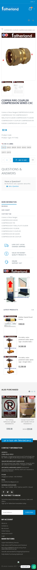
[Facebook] (3, 492)
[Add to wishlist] (33, 160)
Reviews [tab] (5, 206)
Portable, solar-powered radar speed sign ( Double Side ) (26, 339)
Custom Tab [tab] (6, 214)
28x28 (14, 147)
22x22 (9, 147)
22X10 (9, 152)
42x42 (24, 147)
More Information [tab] (9, 202)
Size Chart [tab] (6, 210)
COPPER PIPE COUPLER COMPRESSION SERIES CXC (17, 102)
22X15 (4, 152)
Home (2, 28)
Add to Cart (23, 160)
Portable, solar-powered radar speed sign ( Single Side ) (26, 360)
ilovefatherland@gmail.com (10, 482)
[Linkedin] (12, 492)
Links (31, 1)
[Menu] (29, 20)
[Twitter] (8, 492)
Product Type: (7, 138)
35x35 (19, 147)
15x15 (4, 147)
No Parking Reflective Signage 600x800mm (9, 422)
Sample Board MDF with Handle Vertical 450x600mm (27, 422)
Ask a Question (13, 186)
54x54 (29, 147)
